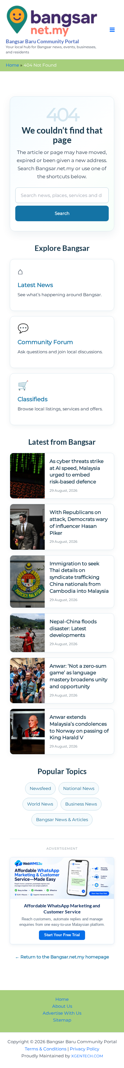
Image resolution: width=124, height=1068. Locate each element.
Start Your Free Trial (62, 935)
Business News (81, 804)
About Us (62, 1006)
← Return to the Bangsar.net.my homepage (62, 957)
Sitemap (62, 1020)
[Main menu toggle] (112, 30)
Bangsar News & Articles (62, 819)
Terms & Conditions (45, 1049)
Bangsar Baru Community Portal (42, 41)
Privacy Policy (84, 1049)
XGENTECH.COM (87, 1056)
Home (62, 999)
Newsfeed (40, 788)
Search (62, 213)
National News (78, 788)
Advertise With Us (62, 1013)
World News (40, 804)
